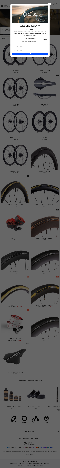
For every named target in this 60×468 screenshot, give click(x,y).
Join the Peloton (30, 53)
